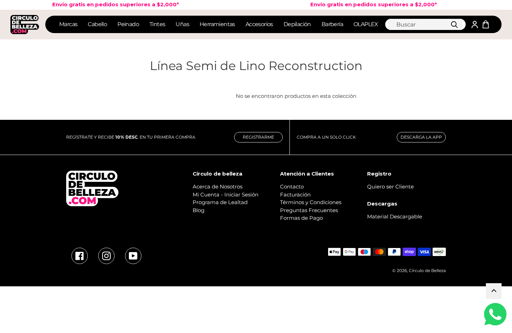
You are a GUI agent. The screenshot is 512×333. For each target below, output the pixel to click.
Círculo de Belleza (427, 270)
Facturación (295, 194)
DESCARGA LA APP (421, 137)
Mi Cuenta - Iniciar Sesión (225, 194)
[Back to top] (494, 291)
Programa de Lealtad (220, 202)
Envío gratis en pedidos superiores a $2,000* (369, 4)
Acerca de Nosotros (217, 186)
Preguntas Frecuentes (309, 210)
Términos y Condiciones (310, 202)
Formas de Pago (301, 218)
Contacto (292, 186)
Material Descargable (394, 216)
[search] (425, 24)
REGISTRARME (258, 137)
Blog (198, 210)
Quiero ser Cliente (390, 186)
